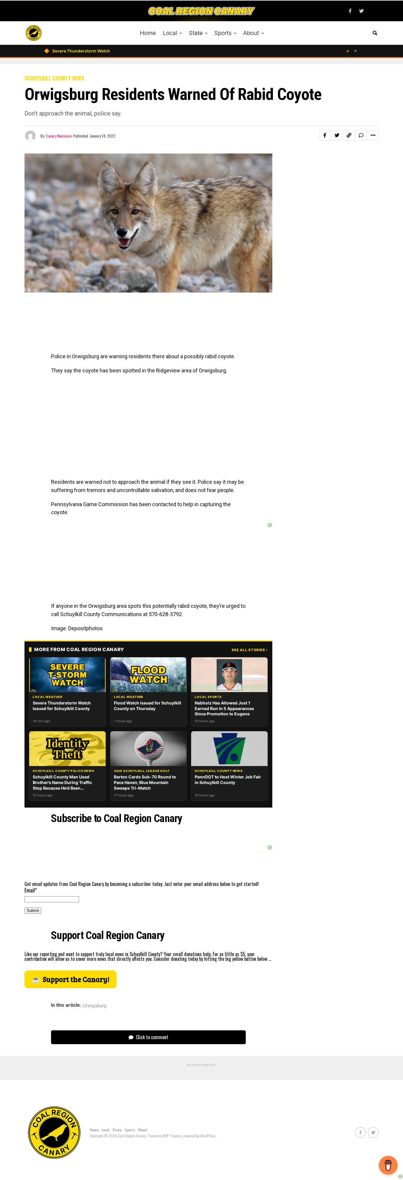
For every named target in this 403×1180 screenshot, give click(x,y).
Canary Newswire (59, 136)
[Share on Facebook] (325, 135)
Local (170, 33)
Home (148, 33)
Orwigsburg (95, 1006)
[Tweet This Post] (337, 135)
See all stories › (250, 650)
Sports (223, 33)
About (251, 33)
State (196, 33)
